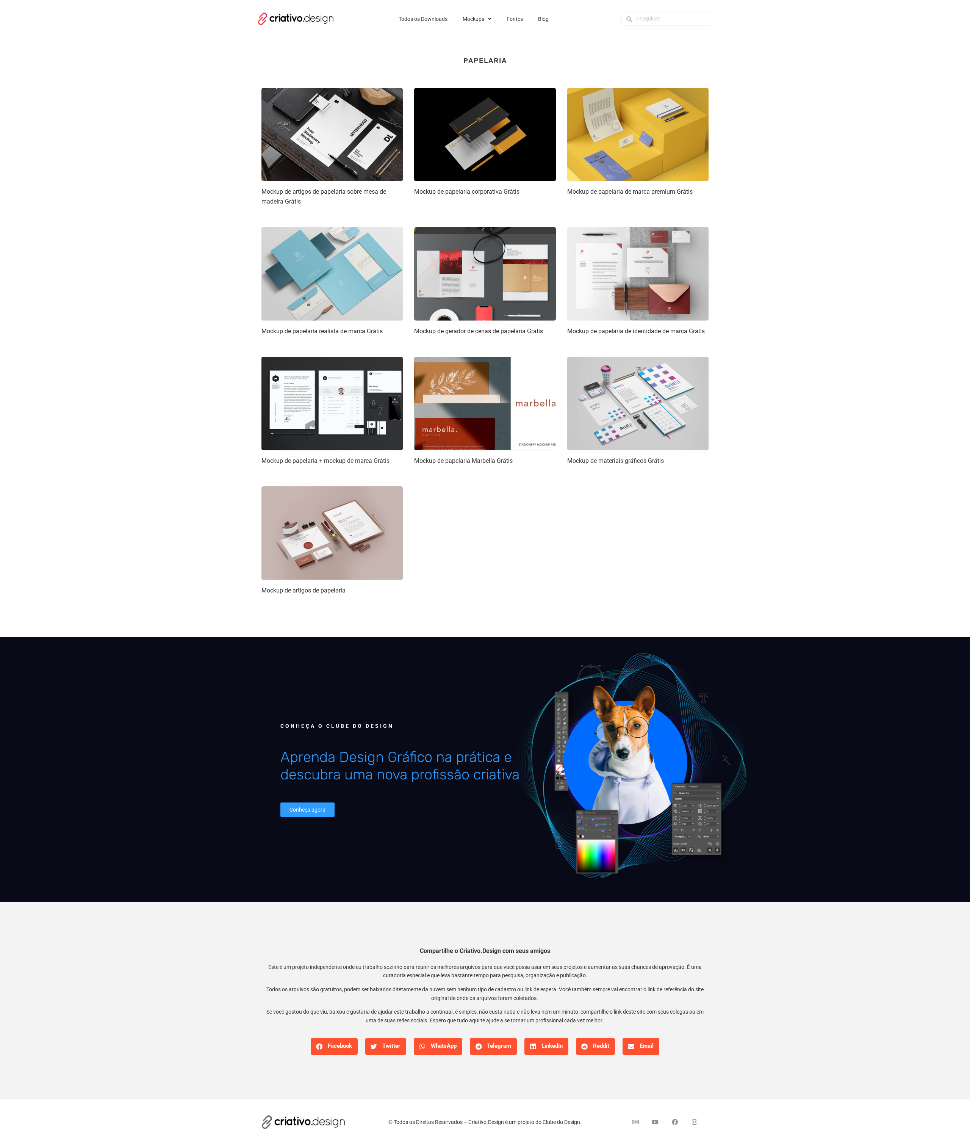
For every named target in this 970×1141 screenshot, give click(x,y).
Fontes (515, 19)
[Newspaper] (635, 1122)
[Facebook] (675, 1122)
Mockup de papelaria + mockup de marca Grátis (325, 460)
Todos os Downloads (423, 19)
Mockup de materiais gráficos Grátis (615, 460)
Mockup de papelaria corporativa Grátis (466, 191)
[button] (334, 1046)
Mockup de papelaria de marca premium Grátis (630, 191)
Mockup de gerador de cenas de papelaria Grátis (478, 331)
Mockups (473, 19)
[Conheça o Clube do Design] (629, 769)
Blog (543, 19)
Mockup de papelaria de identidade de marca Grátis (636, 331)
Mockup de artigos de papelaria (303, 590)
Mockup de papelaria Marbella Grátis (463, 460)
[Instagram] (694, 1122)
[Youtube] (655, 1122)
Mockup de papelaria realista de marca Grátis (322, 331)
